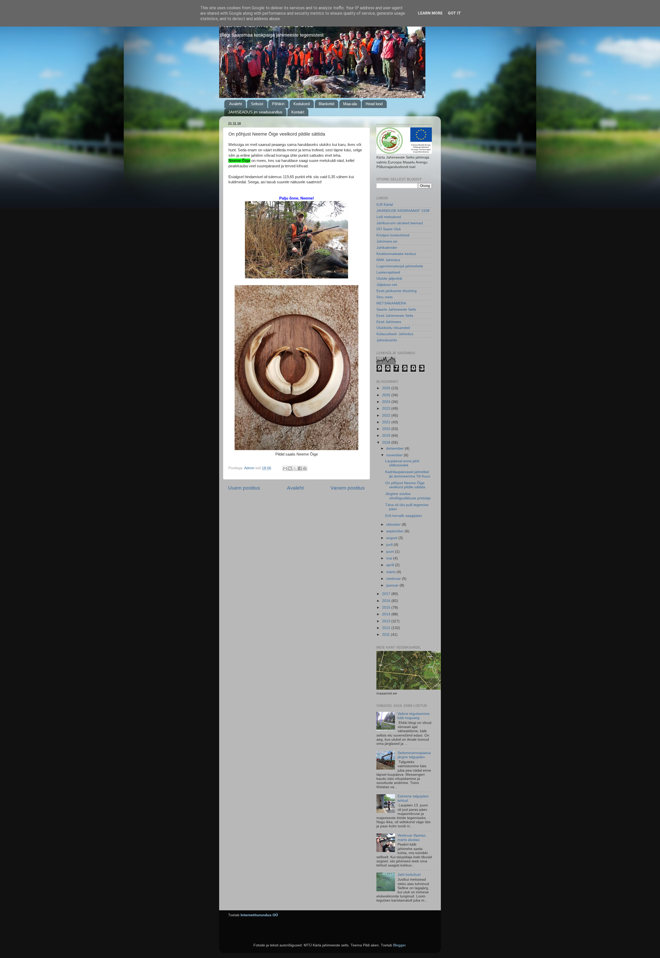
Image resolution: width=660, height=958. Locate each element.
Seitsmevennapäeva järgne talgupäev (414, 755)
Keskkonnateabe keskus (396, 254)
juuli (390, 545)
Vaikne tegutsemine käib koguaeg (414, 716)
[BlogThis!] (290, 468)
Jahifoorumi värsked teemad (399, 223)
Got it (454, 13)
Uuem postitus (244, 488)
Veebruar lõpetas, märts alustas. (412, 837)
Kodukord (301, 104)
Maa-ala (350, 104)
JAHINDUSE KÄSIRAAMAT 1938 (403, 211)
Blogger (399, 945)
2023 (386, 408)
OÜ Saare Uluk (388, 229)
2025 (386, 395)
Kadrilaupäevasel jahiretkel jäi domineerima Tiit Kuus (407, 474)
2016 (386, 601)
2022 (386, 415)
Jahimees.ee (386, 241)
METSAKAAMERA (391, 303)
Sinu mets (384, 297)
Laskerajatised (388, 272)
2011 (386, 635)
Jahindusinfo (386, 340)
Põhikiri (278, 104)
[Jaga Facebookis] (299, 468)
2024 (386, 402)
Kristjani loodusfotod (392, 235)
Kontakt (297, 112)
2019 (386, 435)
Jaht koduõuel (409, 875)
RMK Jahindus (388, 260)
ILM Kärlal (384, 205)
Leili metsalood (388, 217)
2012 (386, 628)
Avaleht (235, 104)
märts (391, 572)
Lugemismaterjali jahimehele (399, 266)
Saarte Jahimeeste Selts (396, 309)
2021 (386, 422)
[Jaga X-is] (295, 468)
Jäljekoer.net (386, 285)
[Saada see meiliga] (285, 468)
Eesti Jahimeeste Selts (394, 316)
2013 (386, 621)
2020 (386, 429)
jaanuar (393, 585)
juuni (390, 552)
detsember (395, 448)
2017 (386, 594)
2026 (386, 388)
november (395, 455)
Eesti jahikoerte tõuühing (396, 291)
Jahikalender (386, 248)
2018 (386, 442)
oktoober (394, 524)
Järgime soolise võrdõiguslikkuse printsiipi (408, 496)
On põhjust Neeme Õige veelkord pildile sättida (405, 485)
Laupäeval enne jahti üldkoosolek (402, 463)
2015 (386, 607)
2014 (386, 614)
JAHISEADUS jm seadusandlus (255, 112)
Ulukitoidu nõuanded (393, 328)
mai (389, 558)
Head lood (374, 104)
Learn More (430, 13)
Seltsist (257, 104)
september (395, 531)
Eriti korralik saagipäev (403, 516)
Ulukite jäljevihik (389, 278)
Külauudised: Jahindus (394, 334)
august (392, 538)
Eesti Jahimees (388, 322)
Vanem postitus (348, 488)
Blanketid (326, 104)
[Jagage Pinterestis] (304, 468)
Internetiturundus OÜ (259, 915)
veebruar (394, 579)
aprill (390, 565)
